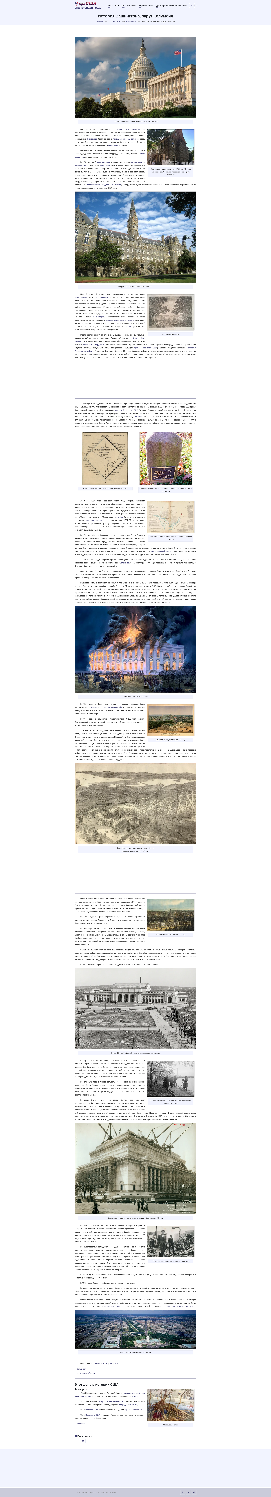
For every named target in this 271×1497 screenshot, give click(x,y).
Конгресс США (91, 1409)
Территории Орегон (133, 1409)
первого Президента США (126, 410)
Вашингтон (131, 21)
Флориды (123, 1404)
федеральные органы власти (120, 320)
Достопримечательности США (171, 5)
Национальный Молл (161, 551)
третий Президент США (145, 347)
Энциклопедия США (88, 8)
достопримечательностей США (179, 1306)
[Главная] (86, 3)
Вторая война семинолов (111, 1401)
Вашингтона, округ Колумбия (126, 129)
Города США (146, 5)
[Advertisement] (135, 380)
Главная (99, 21)
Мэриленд (87, 344)
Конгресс (138, 416)
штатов (128, 326)
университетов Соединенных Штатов (104, 184)
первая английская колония (126, 139)
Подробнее (80, 1423)
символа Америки (95, 520)
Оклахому (133, 1404)
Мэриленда (113, 145)
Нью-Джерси (98, 316)
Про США (113, 5)
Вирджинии (92, 139)
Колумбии (118, 517)
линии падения (103, 162)
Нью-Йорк (133, 338)
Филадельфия (81, 297)
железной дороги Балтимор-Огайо (106, 707)
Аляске (135, 1396)
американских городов (113, 1306)
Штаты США (129, 5)
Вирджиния (100, 344)
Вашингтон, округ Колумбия (107, 1363)
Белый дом (125, 562)
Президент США (92, 1415)
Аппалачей (105, 165)
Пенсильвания (101, 297)
